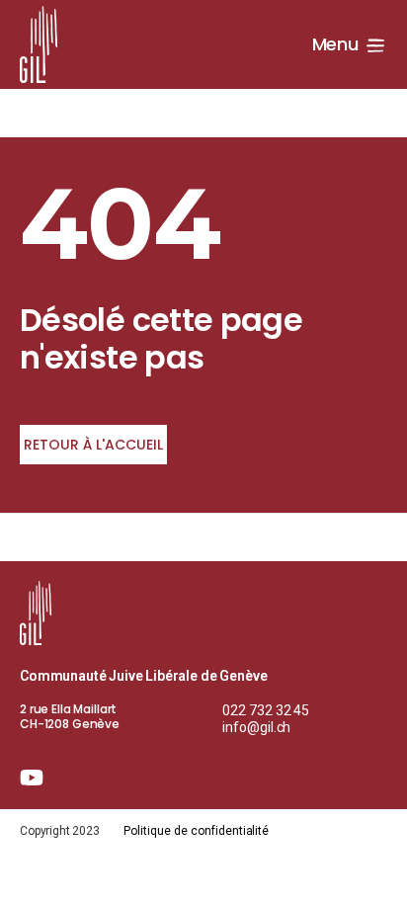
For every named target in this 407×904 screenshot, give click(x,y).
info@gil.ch (256, 727)
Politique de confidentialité (196, 831)
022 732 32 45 (266, 710)
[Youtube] (31, 777)
